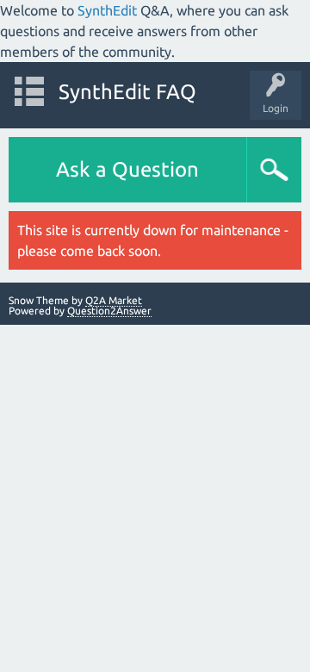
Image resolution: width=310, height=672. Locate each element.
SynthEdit (107, 10)
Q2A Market (113, 300)
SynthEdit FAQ (127, 91)
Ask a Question (127, 169)
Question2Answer (109, 310)
